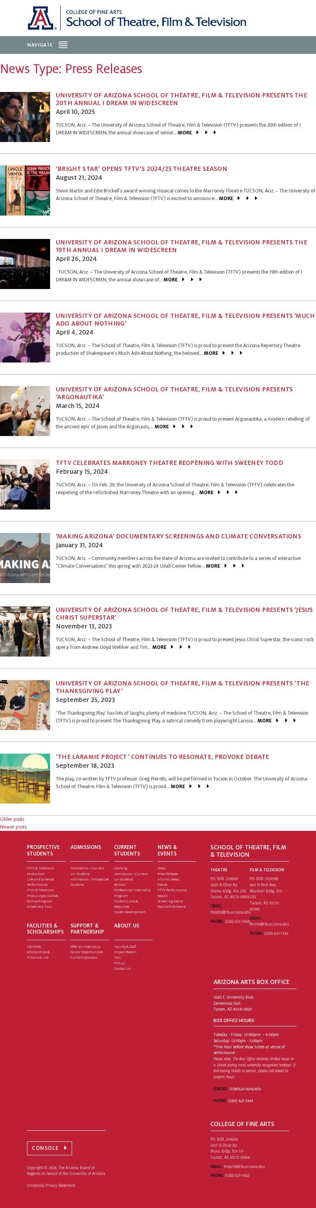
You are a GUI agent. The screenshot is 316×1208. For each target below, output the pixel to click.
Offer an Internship (85, 947)
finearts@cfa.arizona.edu (244, 1167)
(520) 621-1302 (237, 1175)
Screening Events (170, 901)
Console (45, 1148)
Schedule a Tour (39, 907)
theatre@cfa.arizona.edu (230, 912)
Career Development (129, 912)
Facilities (34, 947)
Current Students (127, 850)
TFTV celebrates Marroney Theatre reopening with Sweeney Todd (169, 462)
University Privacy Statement (51, 1185)
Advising (120, 868)
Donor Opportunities (87, 952)
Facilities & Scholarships (45, 929)
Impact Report (125, 952)
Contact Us (122, 969)
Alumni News (168, 879)
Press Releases (168, 874)
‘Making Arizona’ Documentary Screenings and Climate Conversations (178, 536)
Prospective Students (43, 850)
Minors (119, 885)
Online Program (39, 901)
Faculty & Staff (125, 947)
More (185, 132)
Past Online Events (172, 907)
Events (162, 885)
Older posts (12, 819)
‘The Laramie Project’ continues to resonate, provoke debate (162, 757)
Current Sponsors (84, 957)
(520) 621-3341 (240, 1101)
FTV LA (119, 963)
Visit (117, 957)
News (162, 868)
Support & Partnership (87, 929)
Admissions (86, 847)
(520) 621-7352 (276, 933)
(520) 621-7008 (237, 921)
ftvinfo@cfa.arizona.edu (269, 924)
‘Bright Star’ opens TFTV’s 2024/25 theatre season (141, 168)
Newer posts (13, 827)
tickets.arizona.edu (245, 1089)
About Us (126, 926)
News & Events (167, 850)
